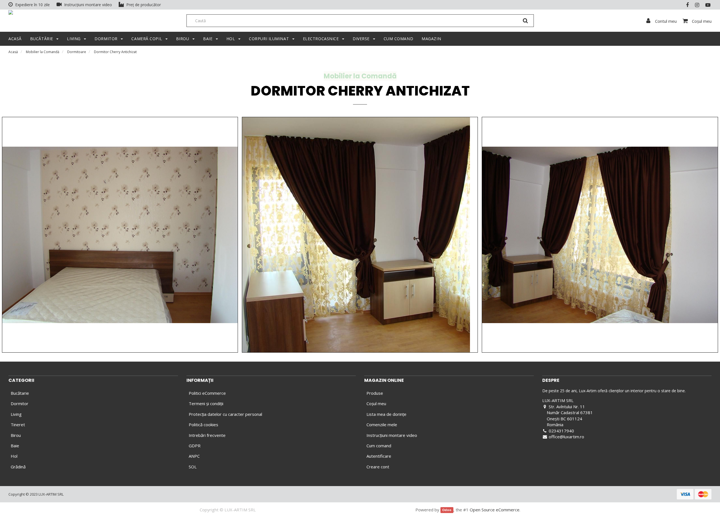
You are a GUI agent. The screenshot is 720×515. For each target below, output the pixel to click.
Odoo (446, 510)
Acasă (13, 51)
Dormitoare (76, 51)
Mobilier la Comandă (42, 51)
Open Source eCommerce (494, 509)
